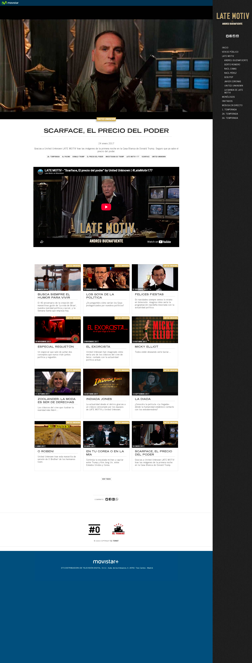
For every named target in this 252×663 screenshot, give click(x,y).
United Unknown (233, 86)
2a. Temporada (230, 114)
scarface (145, 157)
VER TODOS (106, 479)
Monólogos (228, 97)
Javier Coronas (232, 82)
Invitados (227, 101)
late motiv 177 (132, 157)
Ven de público (230, 52)
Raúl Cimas (230, 69)
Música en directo (232, 106)
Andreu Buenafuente (236, 61)
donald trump (78, 157)
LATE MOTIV (228, 56)
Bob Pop (228, 78)
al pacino (66, 157)
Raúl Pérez (230, 73)
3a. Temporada (230, 118)
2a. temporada (53, 157)
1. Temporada (229, 110)
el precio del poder (95, 157)
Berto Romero (232, 65)
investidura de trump (115, 157)
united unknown (159, 157)
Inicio (225, 48)
